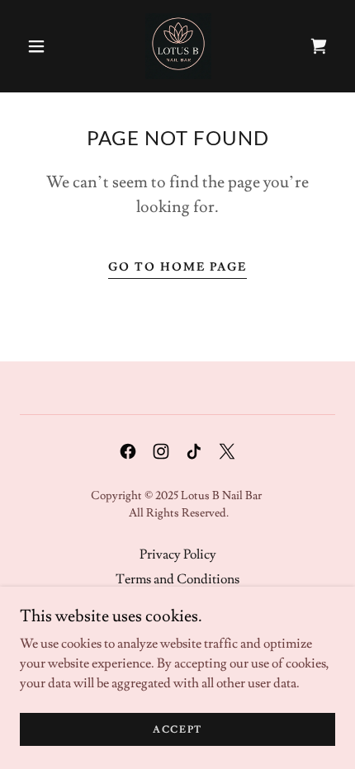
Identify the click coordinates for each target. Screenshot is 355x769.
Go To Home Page (177, 267)
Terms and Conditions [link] (177, 579)
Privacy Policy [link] (178, 554)
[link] (178, 46)
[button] (36, 46)
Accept (177, 730)
